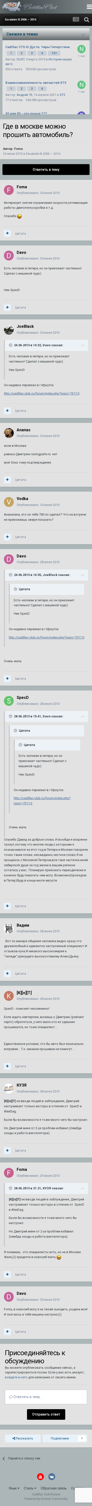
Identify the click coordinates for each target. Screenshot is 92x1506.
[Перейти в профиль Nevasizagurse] (81, 49)
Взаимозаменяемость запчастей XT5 (35, 83)
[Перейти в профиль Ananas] (9, 433)
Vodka (22, 498)
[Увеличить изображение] (19, 216)
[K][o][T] (24, 992)
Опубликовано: (38, 193)
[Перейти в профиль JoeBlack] (9, 330)
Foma (18, 149)
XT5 (62, 95)
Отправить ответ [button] (46, 1414)
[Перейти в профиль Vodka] (9, 502)
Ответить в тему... (27, 1397)
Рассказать (24, 1438)
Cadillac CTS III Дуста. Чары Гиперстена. (37, 47)
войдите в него (16, 1377)
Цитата (20, 233)
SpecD (23, 697)
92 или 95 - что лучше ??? (26, 113)
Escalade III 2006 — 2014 (43, 154)
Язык (13, 1488)
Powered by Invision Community (46, 1499)
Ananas (23, 430)
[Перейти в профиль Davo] (9, 255)
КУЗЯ (21, 1085)
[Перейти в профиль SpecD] (9, 701)
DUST (21, 59)
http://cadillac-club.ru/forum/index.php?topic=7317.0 (41, 393)
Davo (21, 252)
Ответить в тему (46, 170)
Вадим (23, 925)
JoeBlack (25, 326)
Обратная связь (54, 1488)
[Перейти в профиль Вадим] (9, 928)
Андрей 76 (24, 95)
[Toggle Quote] (11, 345)
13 (54, 53)
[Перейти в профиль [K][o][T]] (9, 996)
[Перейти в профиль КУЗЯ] (9, 1088)
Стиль (29, 1488)
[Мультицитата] (7, 233)
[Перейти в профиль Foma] (9, 190)
